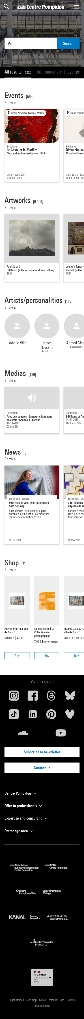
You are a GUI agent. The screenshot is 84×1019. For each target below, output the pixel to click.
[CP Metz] (29, 896)
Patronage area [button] (16, 830)
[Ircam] (59, 870)
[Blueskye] (70, 697)
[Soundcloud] (23, 734)
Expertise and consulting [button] (23, 818)
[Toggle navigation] (76, 7)
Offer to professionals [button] (21, 805)
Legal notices (16, 1000)
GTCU (42, 1000)
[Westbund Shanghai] (61, 921)
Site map (31, 1000)
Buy (17, 656)
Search (68, 43)
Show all (11, 102)
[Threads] (51, 697)
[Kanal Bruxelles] (28, 921)
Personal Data (56, 1000)
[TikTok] (13, 716)
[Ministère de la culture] (42, 977)
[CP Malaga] (55, 896)
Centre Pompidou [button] (18, 793)
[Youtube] (61, 734)
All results (17, 72)
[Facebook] (32, 697)
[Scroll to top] (73, 1009)
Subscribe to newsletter (42, 752)
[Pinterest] (51, 716)
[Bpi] (27, 870)
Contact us (42, 767)
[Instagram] (13, 697)
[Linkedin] (32, 716)
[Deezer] (70, 716)
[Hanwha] (42, 947)
